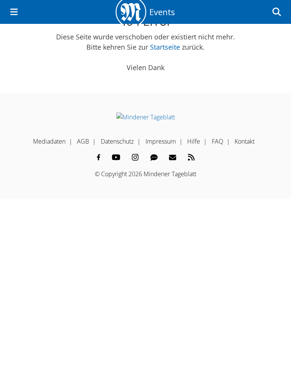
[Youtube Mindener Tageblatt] (116, 157)
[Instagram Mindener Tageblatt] (135, 157)
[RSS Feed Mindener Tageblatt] (191, 157)
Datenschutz (117, 141)
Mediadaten (49, 141)
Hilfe (193, 141)
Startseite (165, 47)
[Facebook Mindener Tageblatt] (98, 157)
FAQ (217, 141)
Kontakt (245, 141)
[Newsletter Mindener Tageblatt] (172, 157)
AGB (83, 141)
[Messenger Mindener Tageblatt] (154, 157)
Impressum (161, 141)
